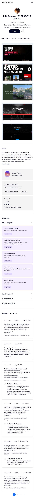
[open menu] (32, 2)
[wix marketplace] (7, 2)
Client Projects (5, 38)
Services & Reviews (24, 38)
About (14, 38)
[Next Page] (24, 494)
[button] (17, 52)
